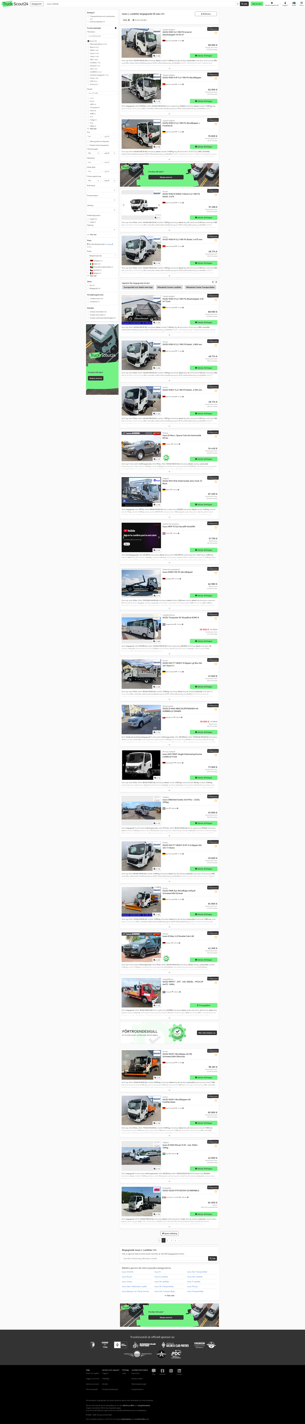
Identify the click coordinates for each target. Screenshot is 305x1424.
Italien (96, 264)
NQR (93, 114)
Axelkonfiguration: (93, 215)
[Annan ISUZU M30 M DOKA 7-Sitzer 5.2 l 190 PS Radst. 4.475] (141, 205)
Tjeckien (97, 270)
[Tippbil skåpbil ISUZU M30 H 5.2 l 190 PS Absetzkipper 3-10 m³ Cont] (141, 309)
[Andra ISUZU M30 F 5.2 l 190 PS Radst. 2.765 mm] (141, 401)
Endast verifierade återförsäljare (103, 318)
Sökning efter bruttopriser (99, 141)
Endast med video (98, 315)
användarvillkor (140, 1419)
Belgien (97, 273)
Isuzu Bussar (127, 1276)
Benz (94, 47)
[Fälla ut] (169, 68)
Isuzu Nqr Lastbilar (195, 1276)
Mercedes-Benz (98, 44)
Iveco (94, 53)
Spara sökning (170, 1233)
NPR (93, 104)
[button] (302, 4)
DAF (94, 59)
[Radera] (238, 4)
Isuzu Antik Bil (127, 1272)
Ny (92, 285)
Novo (93, 110)
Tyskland (98, 261)
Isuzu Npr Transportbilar (197, 1272)
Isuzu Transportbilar (195, 1291)
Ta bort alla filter (140, 20)
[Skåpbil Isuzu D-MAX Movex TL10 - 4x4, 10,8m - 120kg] (141, 1156)
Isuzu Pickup (192, 1286)
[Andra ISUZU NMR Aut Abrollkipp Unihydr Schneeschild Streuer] (141, 901)
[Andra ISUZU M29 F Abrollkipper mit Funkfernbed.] (141, 1110)
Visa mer (170, 1295)
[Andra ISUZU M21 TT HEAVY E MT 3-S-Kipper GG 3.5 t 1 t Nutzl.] (141, 856)
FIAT (93, 81)
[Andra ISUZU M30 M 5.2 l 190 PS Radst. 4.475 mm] (141, 250)
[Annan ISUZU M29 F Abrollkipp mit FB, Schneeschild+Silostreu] (141, 1065)
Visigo (93, 120)
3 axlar (93, 222)
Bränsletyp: (91, 185)
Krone (94, 84)
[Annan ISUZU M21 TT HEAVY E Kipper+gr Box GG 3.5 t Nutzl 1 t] (141, 674)
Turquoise (94, 107)
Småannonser (96, 298)
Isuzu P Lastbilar (194, 1281)
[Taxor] (102, 355)
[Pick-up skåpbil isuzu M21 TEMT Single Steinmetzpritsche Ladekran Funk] (141, 765)
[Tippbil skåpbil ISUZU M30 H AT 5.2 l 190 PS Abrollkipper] (141, 88)
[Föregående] (124, 43)
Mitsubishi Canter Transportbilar (200, 287)
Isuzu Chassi (127, 1281)
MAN (94, 50)
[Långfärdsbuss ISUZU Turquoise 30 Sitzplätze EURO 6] (141, 628)
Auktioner (94, 302)
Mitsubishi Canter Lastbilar (169, 287)
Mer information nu (206, 1033)
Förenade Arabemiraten (103, 267)
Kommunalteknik (97, 22)
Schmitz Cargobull (99, 75)
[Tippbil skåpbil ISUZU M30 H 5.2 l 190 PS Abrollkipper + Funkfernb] (141, 134)
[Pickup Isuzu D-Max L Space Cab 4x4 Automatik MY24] (141, 446)
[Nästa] (159, 43)
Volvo (94, 56)
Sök (245, 4)
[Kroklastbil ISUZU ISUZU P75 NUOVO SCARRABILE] (141, 1201)
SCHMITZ (96, 72)
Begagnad (95, 288)
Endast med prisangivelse (99, 145)
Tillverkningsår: (92, 149)
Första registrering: (94, 176)
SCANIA (95, 63)
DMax (93, 126)
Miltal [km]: (91, 158)
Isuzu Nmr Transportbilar (165, 1291)
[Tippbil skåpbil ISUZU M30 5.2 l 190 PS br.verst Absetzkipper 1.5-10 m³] (141, 43)
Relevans (206, 14)
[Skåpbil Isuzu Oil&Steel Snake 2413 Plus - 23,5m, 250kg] (141, 810)
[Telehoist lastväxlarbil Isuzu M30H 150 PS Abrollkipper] (141, 583)
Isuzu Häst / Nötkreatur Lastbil (134, 1286)
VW (93, 69)
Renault (95, 66)
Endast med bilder (98, 312)
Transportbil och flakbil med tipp (138, 287)
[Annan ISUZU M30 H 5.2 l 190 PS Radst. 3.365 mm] (141, 355)
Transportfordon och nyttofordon (102, 17)
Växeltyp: (90, 205)
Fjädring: (90, 225)
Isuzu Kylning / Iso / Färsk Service (135, 1291)
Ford (94, 78)
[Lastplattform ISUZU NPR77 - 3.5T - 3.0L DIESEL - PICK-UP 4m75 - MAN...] (141, 992)
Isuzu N (158, 1272)
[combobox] (102, 256)
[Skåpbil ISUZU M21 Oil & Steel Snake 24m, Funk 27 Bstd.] (141, 492)
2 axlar (93, 219)
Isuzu (93, 41)
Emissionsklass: (92, 195)
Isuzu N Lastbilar (161, 1276)
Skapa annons (95, 378)
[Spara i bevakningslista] (215, 32)
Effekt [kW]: (91, 167)
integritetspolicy (126, 1419)
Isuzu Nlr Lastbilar (162, 1281)
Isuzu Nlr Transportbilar (164, 1286)
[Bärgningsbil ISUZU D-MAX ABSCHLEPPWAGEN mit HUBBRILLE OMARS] (141, 719)
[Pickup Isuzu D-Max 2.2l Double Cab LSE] (141, 947)
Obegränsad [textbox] (95, 255)
